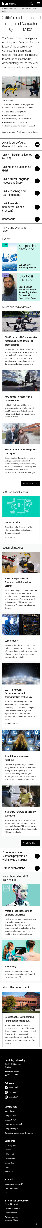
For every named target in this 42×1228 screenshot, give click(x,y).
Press (7, 1167)
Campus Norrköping (12, 1124)
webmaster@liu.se (11, 1220)
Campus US (9, 1119)
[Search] (31, 3)
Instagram (12, 1092)
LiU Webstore (10, 1158)
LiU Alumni (9, 1154)
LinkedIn (12, 1097)
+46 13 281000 (12, 1074)
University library (11, 1145)
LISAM (7, 1192)
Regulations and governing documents (19, 1133)
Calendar (8, 1149)
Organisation (9, 1163)
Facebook (12, 1087)
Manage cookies (11, 1212)
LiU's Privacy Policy (12, 1208)
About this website (11, 1204)
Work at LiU (9, 1171)
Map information (11, 1111)
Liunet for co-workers (13, 1184)
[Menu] (38, 3)
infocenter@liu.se (13, 1071)
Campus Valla (10, 1115)
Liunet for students (11, 1188)
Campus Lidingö (11, 1128)
